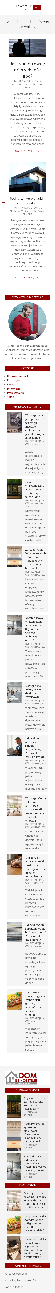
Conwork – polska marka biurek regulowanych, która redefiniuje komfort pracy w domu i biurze (35, 1248)
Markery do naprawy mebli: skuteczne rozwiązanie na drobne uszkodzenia (35, 867)
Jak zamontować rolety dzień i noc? (27, 70)
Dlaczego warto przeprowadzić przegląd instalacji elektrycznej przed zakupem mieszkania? (35, 426)
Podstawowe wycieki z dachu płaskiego (27, 200)
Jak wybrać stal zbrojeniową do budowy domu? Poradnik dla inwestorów (35, 932)
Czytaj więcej (27, 150)
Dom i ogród (14, 380)
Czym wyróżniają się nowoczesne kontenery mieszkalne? (34, 489)
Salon (10, 397)
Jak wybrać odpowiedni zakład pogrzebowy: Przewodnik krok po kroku (34, 747)
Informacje (13, 388)
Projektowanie (15, 393)
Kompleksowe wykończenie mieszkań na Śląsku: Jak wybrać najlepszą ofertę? (34, 629)
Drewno (11, 384)
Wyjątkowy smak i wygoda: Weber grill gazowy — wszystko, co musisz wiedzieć (35, 1003)
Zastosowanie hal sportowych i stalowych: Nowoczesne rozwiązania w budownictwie (35, 559)
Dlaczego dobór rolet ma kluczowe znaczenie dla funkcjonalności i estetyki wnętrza (35, 809)
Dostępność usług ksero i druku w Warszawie (33, 691)
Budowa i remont (34, 212)
